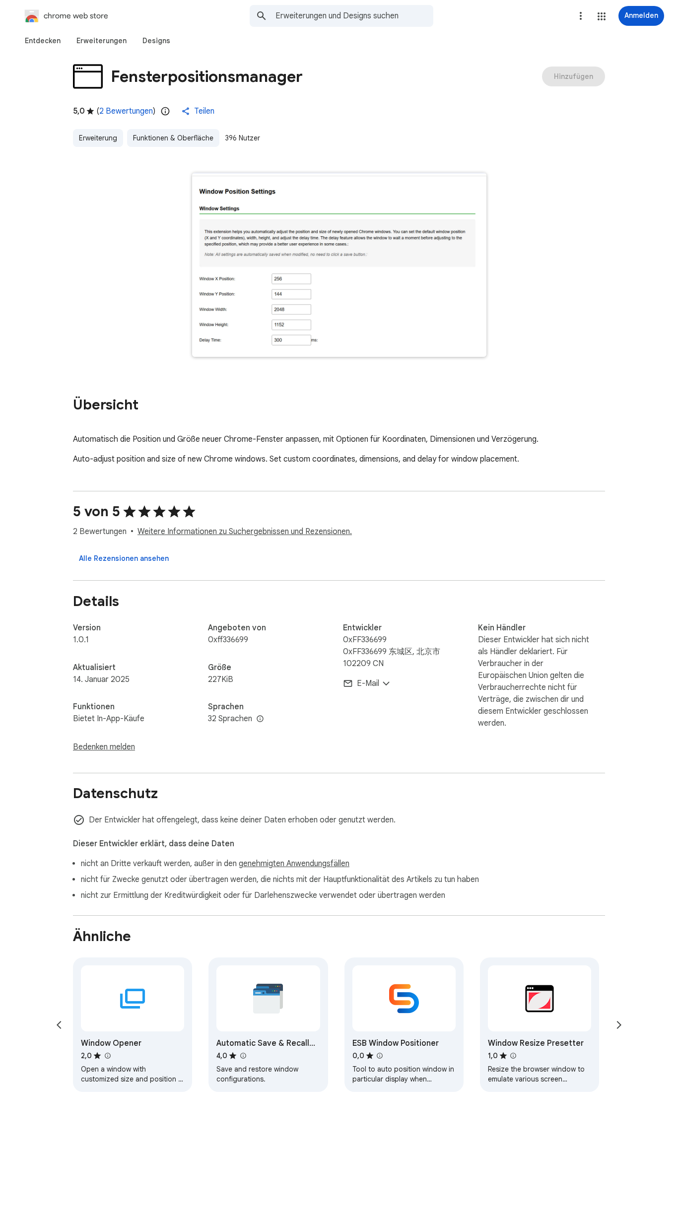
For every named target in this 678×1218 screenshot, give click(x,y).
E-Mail (368, 683)
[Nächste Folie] (619, 1025)
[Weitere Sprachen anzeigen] (260, 719)
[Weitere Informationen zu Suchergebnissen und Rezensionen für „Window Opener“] (107, 1056)
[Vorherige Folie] (59, 1025)
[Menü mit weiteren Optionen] (581, 16)
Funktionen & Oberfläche (173, 138)
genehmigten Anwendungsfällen (294, 864)
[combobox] (354, 16)
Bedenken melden (104, 747)
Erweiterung (98, 138)
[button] (601, 16)
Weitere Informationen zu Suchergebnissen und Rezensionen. (244, 532)
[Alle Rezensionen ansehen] (124, 558)
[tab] (42, 41)
